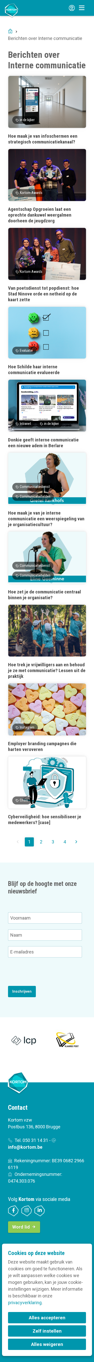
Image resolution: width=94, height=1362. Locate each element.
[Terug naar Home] (12, 10)
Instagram (27, 727)
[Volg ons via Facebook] (13, 1210)
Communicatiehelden (35, 496)
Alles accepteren (47, 1317)
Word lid (21, 1227)
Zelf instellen (47, 1331)
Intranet (25, 424)
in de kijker (27, 120)
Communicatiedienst (35, 487)
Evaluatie (26, 350)
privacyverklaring (25, 1302)
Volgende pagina (76, 841)
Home (10, 31)
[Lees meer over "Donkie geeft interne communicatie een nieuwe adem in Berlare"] (47, 413)
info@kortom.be (25, 1147)
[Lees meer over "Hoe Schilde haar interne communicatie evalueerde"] (47, 341)
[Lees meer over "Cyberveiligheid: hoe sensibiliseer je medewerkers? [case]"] (47, 790)
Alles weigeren (47, 1344)
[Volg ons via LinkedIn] (39, 1210)
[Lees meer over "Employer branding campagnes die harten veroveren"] (47, 717)
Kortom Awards (31, 193)
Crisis (24, 800)
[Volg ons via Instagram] (26, 1210)
